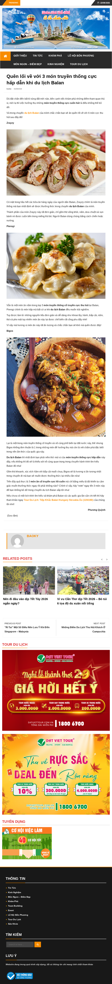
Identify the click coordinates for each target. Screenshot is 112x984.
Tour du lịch (79, 64)
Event (11, 910)
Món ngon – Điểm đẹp (28, 64)
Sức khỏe (13, 924)
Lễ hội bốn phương (81, 55)
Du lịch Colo (27, 3)
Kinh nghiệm (56, 64)
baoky (9, 89)
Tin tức (38, 55)
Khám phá (55, 55)
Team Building (15, 906)
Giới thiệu (20, 55)
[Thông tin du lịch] (5, 56)
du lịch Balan (31, 113)
